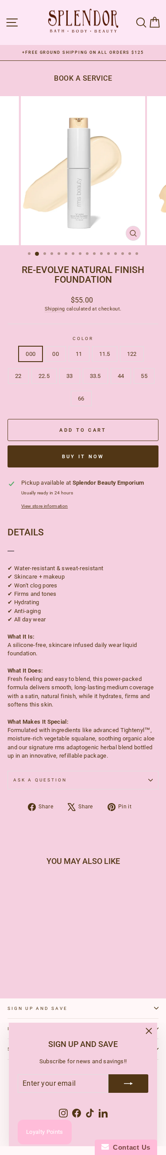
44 (121, 376)
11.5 (104, 354)
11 (79, 354)
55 (144, 376)
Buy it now (83, 457)
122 (132, 354)
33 (69, 376)
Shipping (55, 309)
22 (18, 376)
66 (81, 398)
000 (30, 354)
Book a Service (83, 78)
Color (83, 338)
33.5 (95, 376)
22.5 (44, 376)
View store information (44, 506)
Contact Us (130, 1147)
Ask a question (40, 780)
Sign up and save (38, 1008)
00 (55, 354)
